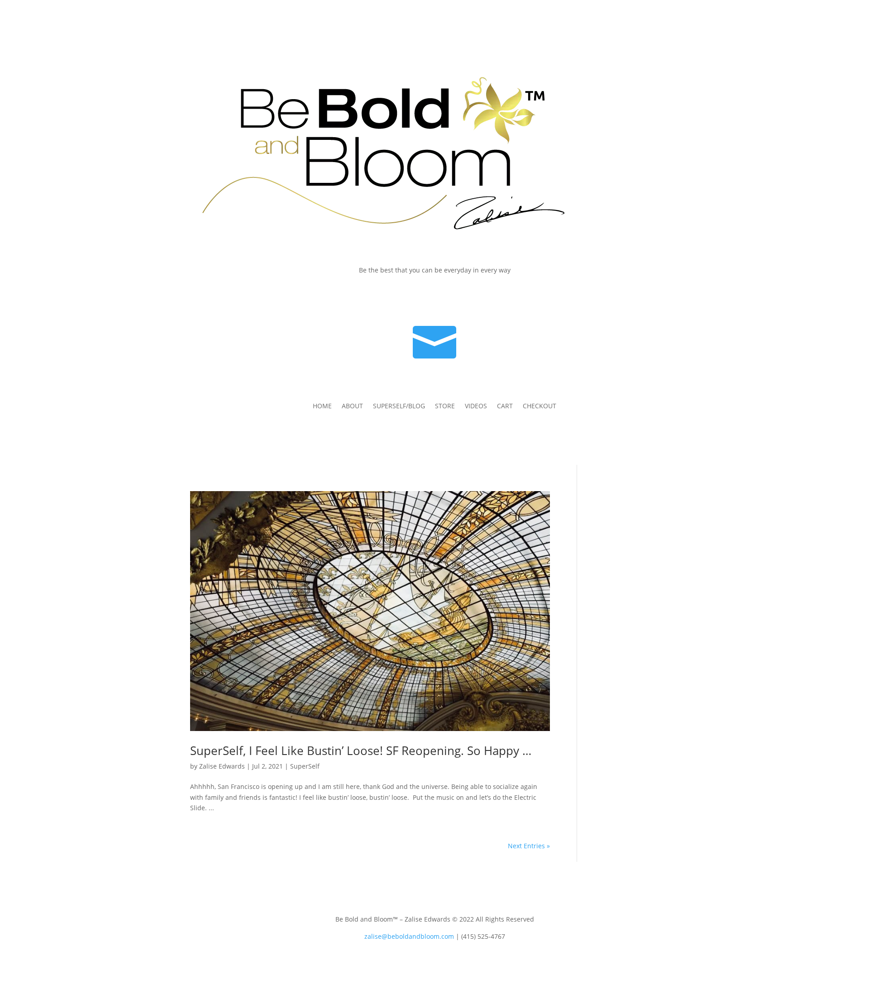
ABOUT (352, 406)
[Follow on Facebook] (617, 296)
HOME (322, 406)
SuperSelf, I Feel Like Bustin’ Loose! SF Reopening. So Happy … (360, 750)
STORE (445, 406)
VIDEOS (476, 406)
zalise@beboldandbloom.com (409, 936)
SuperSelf (305, 766)
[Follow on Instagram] (653, 296)
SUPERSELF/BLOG (399, 406)
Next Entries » (529, 845)
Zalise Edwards (222, 766)
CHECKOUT (539, 406)
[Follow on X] (635, 296)
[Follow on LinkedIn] (671, 296)
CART (505, 406)
